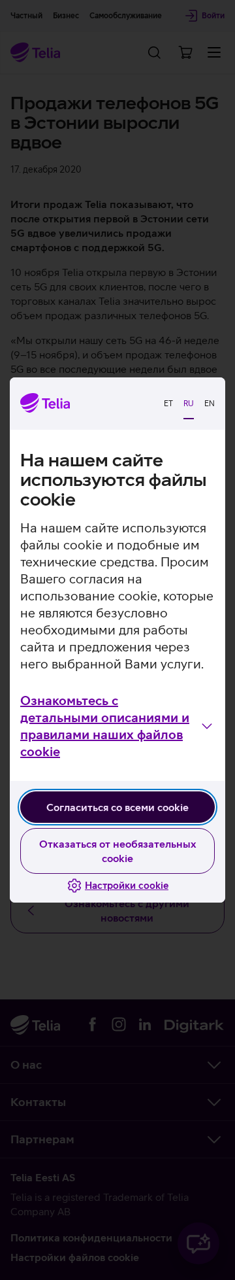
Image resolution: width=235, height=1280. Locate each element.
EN (209, 403)
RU (188, 403)
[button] (117, 726)
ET (168, 403)
